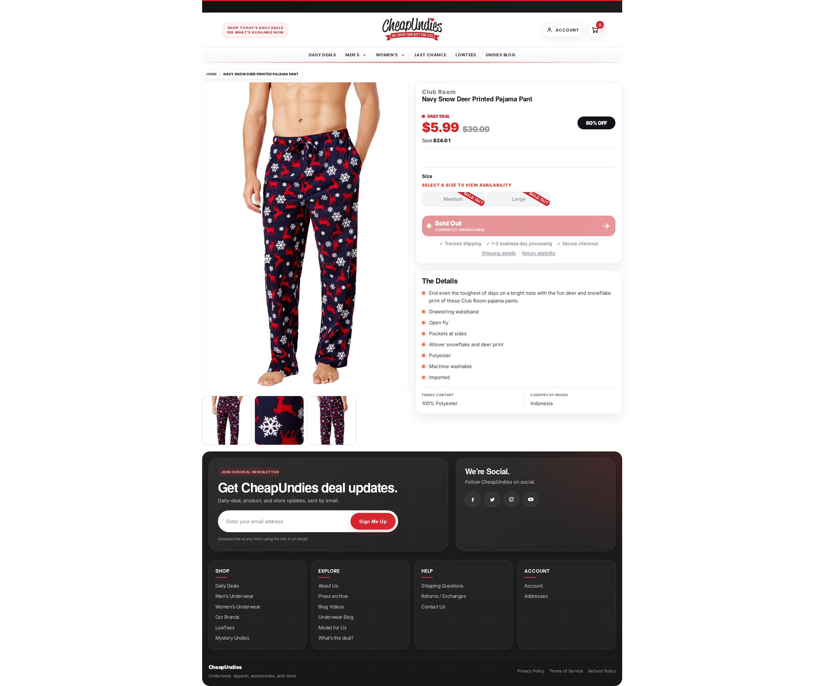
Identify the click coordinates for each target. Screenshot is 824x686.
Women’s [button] (387, 55)
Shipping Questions (442, 586)
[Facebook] (473, 499)
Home (211, 74)
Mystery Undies (232, 638)
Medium (453, 199)
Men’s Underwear (234, 596)
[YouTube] (530, 499)
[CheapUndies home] (412, 29)
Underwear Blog (335, 617)
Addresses (536, 596)
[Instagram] (511, 499)
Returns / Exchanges (443, 596)
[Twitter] (492, 499)
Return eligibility (539, 253)
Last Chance (430, 55)
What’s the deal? (336, 638)
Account (533, 586)
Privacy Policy (530, 670)
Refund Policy (602, 670)
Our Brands (227, 617)
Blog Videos (331, 607)
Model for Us (332, 628)
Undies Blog (500, 55)
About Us (328, 586)
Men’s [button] (352, 55)
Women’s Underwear (237, 607)
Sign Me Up (373, 521)
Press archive (333, 596)
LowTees (465, 55)
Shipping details (499, 253)
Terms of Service (566, 670)
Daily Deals (322, 55)
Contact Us (433, 607)
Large (519, 199)
